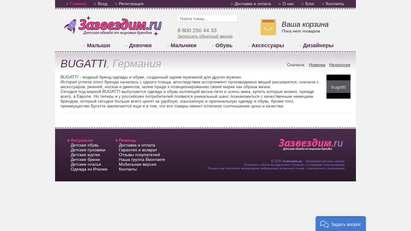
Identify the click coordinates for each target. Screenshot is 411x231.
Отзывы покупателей (139, 154)
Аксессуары (268, 45)
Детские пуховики (88, 149)
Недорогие (340, 64)
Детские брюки (85, 159)
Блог (309, 3)
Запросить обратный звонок (205, 36)
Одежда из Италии (89, 169)
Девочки (140, 45)
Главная (78, 3)
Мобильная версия (137, 164)
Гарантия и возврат (138, 149)
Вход (102, 3)
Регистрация (131, 3)
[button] (341, 223)
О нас (288, 3)
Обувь (224, 45)
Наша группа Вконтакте (142, 159)
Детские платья (86, 164)
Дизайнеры (318, 45)
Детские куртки (85, 154)
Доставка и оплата (253, 3)
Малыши (98, 45)
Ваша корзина (305, 24)
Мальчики (183, 45)
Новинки (317, 64)
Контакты (335, 3)
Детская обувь (85, 145)
